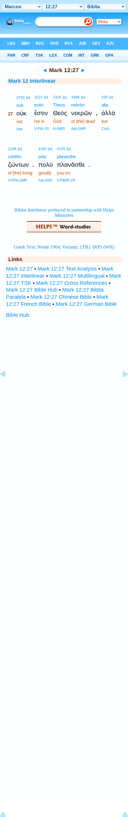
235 (105, 97)
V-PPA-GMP (17, 180)
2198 (12, 149)
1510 (38, 97)
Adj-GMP (78, 129)
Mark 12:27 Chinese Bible (61, 297)
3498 (75, 97)
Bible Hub (17, 315)
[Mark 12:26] (7, 387)
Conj (105, 129)
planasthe (66, 156)
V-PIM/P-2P (66, 180)
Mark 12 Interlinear (32, 81)
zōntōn (14, 156)
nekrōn (78, 104)
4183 (42, 149)
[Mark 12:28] (120, 387)
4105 (61, 149)
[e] (28, 98)
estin (38, 104)
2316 (57, 97)
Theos (59, 104)
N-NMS (59, 129)
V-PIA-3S (41, 129)
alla (105, 104)
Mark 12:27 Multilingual (76, 276)
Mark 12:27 (19, 269)
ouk (20, 105)
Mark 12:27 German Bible (86, 304)
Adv (19, 129)
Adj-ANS (45, 180)
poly (42, 156)
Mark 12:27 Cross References (71, 283)
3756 (20, 98)
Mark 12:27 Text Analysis (67, 269)
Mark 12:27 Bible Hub (31, 290)
